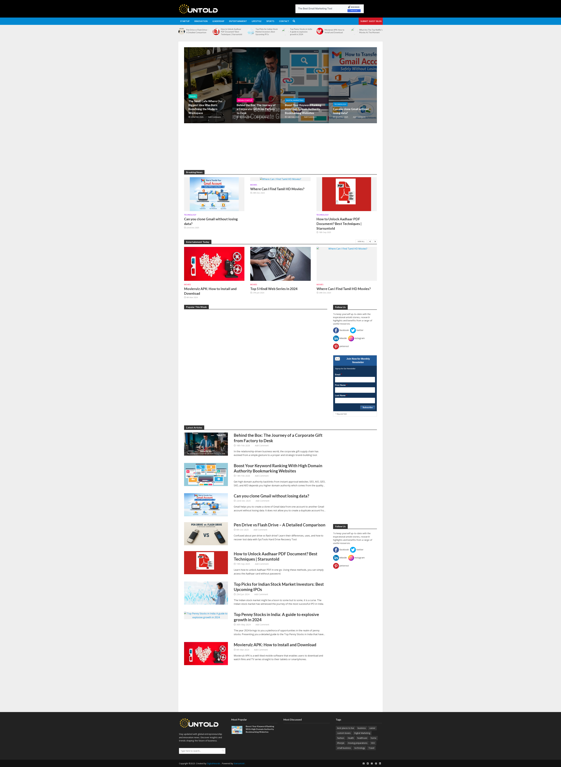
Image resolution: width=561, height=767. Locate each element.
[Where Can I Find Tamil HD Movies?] (280, 179)
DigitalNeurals (213, 763)
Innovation (201, 21)
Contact (284, 21)
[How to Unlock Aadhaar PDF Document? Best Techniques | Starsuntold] (346, 193)
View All (361, 241)
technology (359, 748)
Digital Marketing (295, 100)
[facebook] (364, 763)
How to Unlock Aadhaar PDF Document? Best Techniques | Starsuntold (339, 223)
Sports (270, 21)
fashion (340, 738)
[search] (223, 751)
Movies (253, 185)
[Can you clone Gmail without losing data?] (369, 85)
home (373, 738)
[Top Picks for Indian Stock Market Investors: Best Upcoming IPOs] (187, 31)
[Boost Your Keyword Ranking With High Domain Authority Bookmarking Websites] (320, 85)
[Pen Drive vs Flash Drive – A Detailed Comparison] (206, 533)
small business (344, 748)
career (372, 728)
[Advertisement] (271, 149)
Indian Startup (245, 100)
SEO (373, 743)
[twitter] (368, 763)
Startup (184, 21)
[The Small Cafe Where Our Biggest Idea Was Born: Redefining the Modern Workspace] (325, 33)
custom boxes (344, 733)
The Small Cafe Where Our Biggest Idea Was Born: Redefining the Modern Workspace (341, 33)
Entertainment (238, 21)
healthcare (362, 738)
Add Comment (214, 117)
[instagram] (372, 763)
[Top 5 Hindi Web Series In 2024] (280, 264)
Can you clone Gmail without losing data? (351, 111)
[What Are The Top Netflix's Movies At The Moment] (291, 31)
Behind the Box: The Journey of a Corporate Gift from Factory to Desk (377, 32)
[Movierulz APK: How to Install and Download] (256, 31)
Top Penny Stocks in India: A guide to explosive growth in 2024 (238, 32)
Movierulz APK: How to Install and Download (271, 31)
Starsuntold (239, 763)
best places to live (345, 728)
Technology (340, 104)
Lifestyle (257, 21)
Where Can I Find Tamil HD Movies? (277, 189)
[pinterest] (376, 763)
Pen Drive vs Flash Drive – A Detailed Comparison (279, 524)
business (362, 728)
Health (351, 738)
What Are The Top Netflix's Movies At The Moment (307, 31)
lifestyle (340, 743)
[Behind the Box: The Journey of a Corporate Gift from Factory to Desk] (360, 31)
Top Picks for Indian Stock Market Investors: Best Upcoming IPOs (203, 32)
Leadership (218, 21)
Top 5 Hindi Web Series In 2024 (273, 289)
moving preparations (357, 743)
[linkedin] (380, 763)
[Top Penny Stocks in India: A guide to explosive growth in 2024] (222, 31)
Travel (193, 96)
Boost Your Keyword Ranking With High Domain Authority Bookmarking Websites (303, 109)
